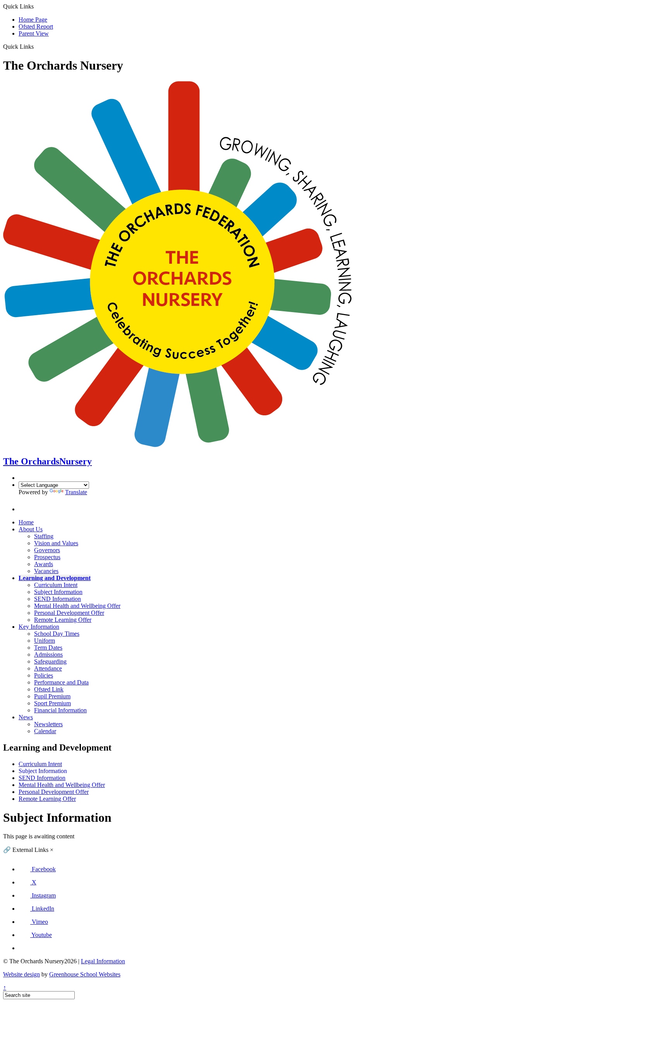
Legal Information (103, 961)
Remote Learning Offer (62, 619)
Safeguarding (50, 661)
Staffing (43, 536)
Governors (47, 550)
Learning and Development (55, 578)
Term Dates (48, 647)
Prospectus (47, 557)
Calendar (45, 731)
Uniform (44, 640)
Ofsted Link (48, 689)
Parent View (34, 33)
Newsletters (48, 724)
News (26, 717)
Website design (21, 974)
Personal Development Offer (69, 612)
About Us (31, 529)
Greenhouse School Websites (84, 974)
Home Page (33, 19)
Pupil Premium (52, 696)
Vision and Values (56, 543)
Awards (43, 564)
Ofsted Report (36, 26)
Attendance (48, 668)
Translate (76, 492)
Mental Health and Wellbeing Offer (77, 605)
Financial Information (60, 710)
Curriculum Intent (55, 585)
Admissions (48, 654)
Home (26, 522)
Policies (43, 675)
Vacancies (46, 571)
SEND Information (57, 599)
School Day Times (56, 633)
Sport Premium (52, 703)
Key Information (39, 626)
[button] (36, 46)
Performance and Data (61, 682)
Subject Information (58, 592)
